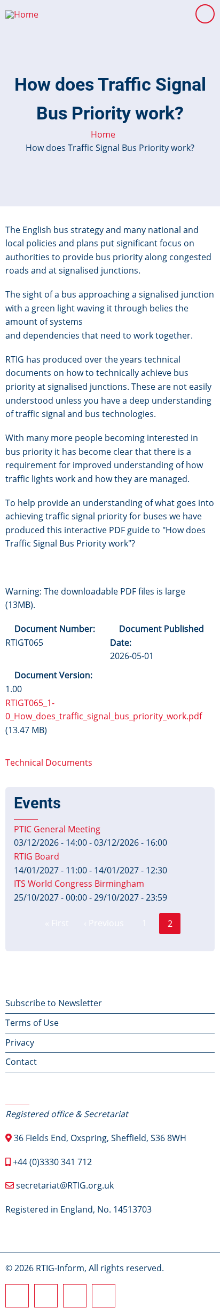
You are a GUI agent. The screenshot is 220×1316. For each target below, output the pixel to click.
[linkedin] (75, 1295)
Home (103, 134)
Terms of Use (32, 1023)
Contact (21, 1062)
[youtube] (103, 1295)
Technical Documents (48, 762)
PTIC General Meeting (57, 829)
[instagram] (46, 1295)
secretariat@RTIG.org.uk (65, 1185)
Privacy (19, 1042)
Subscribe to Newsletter (53, 1003)
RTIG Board (36, 856)
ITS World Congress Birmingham (79, 883)
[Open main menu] (205, 13)
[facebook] (17, 1295)
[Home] (21, 13)
